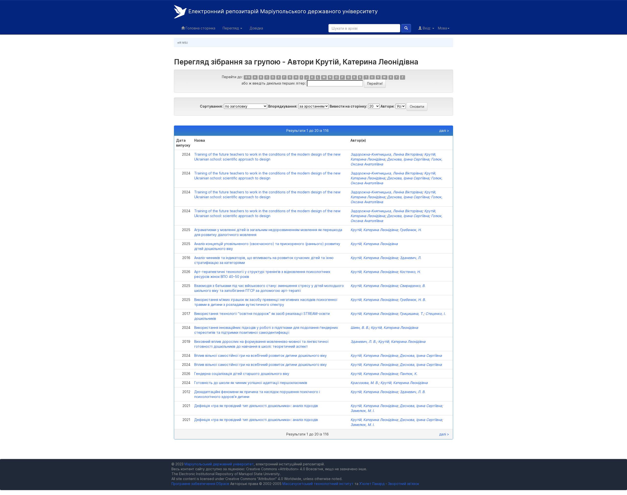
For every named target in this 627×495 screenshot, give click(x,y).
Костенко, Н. (410, 272)
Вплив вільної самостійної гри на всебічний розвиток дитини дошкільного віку (260, 355)
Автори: (388, 106)
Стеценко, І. (435, 313)
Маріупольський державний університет (219, 464)
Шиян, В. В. (359, 327)
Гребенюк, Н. (411, 230)
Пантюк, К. (408, 373)
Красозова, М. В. (364, 383)
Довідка (256, 28)
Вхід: (427, 28)
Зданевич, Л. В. (363, 341)
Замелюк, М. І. (362, 410)
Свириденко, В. (412, 286)
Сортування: (211, 106)
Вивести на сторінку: (348, 106)
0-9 (247, 77)
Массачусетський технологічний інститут (317, 484)
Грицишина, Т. (411, 313)
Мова (442, 28)
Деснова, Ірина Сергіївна (408, 159)
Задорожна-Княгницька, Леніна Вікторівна (386, 154)
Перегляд (231, 28)
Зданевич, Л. (410, 258)
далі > (444, 130)
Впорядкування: (282, 106)
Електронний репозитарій (282, 11)
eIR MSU (183, 42)
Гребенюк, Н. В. (413, 299)
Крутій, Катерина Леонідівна (374, 230)
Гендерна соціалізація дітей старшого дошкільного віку (241, 373)
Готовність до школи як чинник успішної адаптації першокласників (250, 383)
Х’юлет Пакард (372, 484)
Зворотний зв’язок (403, 484)
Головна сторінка (200, 28)
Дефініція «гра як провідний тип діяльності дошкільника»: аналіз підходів (256, 406)
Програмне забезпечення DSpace (200, 484)
